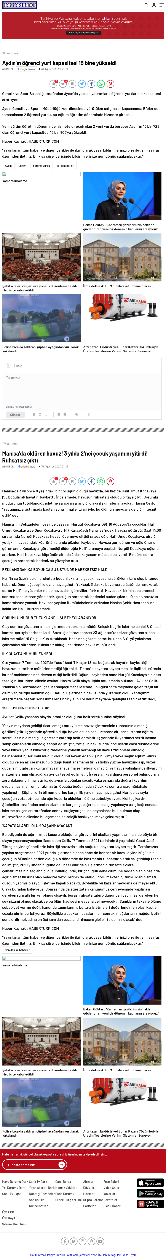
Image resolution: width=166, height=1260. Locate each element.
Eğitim (22, 165)
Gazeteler (110, 1200)
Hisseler (89, 1194)
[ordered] (58, 414)
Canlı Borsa (63, 1181)
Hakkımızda (37, 1255)
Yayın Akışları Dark (42, 1188)
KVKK (94, 1255)
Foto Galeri (111, 1181)
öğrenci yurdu (41, 165)
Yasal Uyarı (129, 1255)
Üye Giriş (8, 1212)
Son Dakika (37, 1200)
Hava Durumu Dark (15, 1181)
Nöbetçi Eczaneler (42, 1194)
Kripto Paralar (93, 1200)
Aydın (8, 165)
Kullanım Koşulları (110, 1255)
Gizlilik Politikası (67, 1255)
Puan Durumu (64, 1194)
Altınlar (88, 1181)
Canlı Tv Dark (38, 1181)
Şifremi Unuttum (14, 1224)
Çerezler (83, 1255)
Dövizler (88, 1188)
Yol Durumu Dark (14, 1188)
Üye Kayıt (8, 1218)
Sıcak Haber (112, 1206)
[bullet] (64, 414)
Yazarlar (109, 1194)
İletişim (50, 1255)
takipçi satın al (39, 1206)
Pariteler (89, 1206)
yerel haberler (65, 165)
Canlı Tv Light (11, 1194)
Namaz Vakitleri (66, 1188)
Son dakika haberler (17, 950)
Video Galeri (112, 1188)
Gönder (15, 415)
